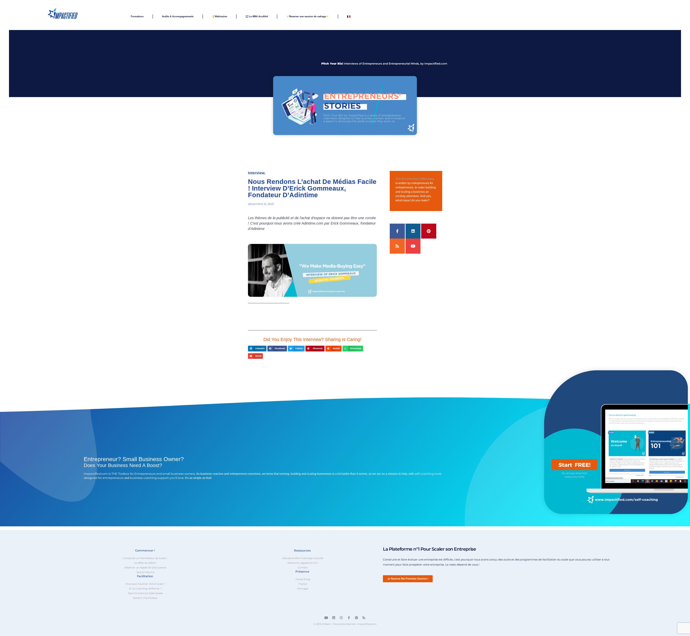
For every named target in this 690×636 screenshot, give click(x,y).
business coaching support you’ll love (157, 478)
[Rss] (397, 246)
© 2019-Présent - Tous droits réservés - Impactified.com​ (345, 624)
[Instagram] (341, 617)
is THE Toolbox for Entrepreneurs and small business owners (139, 473)
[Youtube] (413, 246)
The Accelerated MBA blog (414, 178)
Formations (137, 16)
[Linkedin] (413, 231)
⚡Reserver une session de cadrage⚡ (307, 16)
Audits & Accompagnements (178, 16)
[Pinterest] (428, 231)
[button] (257, 348)
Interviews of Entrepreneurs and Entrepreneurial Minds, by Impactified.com (384, 63)
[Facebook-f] (397, 231)
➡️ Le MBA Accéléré (256, 16)
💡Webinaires (219, 16)
